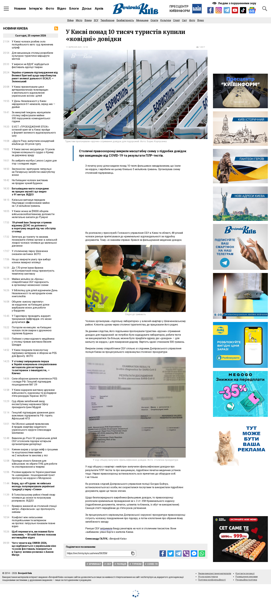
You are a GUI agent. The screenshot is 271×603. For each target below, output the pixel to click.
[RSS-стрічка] (56, 28)
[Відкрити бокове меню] (6, 8)
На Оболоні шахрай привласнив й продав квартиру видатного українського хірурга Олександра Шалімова (31, 428)
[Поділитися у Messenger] (194, 553)
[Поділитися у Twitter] (170, 553)
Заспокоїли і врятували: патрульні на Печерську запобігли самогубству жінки (33, 171)
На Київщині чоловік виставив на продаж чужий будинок (30, 182)
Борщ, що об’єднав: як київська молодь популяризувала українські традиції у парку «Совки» (33, 486)
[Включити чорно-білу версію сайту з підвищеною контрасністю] (234, 3)
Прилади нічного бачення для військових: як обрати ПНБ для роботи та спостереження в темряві (34, 463)
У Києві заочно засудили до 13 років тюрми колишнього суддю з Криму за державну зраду (33, 152)
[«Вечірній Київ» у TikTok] (243, 10)
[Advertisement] (135, 203)
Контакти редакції (245, 573)
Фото (50, 8)
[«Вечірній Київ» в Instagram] (218, 10)
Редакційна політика (246, 579)
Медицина (142, 20)
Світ (184, 20)
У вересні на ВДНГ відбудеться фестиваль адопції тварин (30, 66)
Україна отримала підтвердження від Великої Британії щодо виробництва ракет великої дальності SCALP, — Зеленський (35, 77)
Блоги (74, 8)
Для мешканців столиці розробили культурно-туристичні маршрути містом (32, 55)
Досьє (87, 8)
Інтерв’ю (36, 8)
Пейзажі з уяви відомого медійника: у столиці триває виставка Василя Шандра (33, 341)
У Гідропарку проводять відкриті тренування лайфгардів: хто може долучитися (32, 319)
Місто (79, 20)
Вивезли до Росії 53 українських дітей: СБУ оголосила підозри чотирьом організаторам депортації (34, 441)
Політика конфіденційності (212, 579)
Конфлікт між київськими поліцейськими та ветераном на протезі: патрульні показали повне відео (33, 522)
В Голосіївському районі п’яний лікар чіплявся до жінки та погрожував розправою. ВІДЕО (33, 497)
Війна (70, 20)
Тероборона (107, 20)
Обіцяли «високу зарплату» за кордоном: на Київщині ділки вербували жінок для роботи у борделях (30, 306)
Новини (20, 8)
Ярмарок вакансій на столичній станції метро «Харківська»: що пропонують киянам (34, 509)
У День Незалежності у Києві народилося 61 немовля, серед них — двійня (33, 104)
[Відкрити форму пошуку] (265, 8)
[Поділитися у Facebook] (162, 553)
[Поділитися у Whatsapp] (202, 553)
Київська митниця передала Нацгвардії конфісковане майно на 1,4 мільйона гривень (31, 202)
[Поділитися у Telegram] (178, 553)
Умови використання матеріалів (214, 573)
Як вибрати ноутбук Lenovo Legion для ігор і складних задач (34, 162)
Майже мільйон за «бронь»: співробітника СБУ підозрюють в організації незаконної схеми (30, 282)
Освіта (154, 20)
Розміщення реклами (247, 576)
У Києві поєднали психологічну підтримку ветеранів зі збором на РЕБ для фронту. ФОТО (34, 353)
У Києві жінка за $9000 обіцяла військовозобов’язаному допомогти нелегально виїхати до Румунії (33, 214)
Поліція (121, 564)
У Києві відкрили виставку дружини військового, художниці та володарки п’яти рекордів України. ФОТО (34, 392)
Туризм (136, 564)
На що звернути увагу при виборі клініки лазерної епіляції (31, 261)
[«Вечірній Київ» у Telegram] (227, 10)
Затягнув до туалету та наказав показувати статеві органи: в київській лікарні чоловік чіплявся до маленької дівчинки (34, 241)
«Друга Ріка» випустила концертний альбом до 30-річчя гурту (33, 142)
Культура (165, 20)
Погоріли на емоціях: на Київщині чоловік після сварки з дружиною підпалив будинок (32, 330)
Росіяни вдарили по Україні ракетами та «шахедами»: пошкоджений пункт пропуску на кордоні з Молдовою (34, 475)
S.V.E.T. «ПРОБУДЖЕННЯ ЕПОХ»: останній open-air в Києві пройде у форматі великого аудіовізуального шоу (34, 131)
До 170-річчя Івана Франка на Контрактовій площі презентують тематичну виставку (33, 270)
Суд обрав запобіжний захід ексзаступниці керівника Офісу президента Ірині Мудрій (30, 404)
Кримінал (95, 564)
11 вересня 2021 (74, 47)
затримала (106, 528)
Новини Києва (15, 28)
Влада (88, 20)
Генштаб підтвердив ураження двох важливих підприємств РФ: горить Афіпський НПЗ (33, 415)
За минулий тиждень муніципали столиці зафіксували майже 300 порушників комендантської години (31, 117)
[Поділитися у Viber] (186, 553)
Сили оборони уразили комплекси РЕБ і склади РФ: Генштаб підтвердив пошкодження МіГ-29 (34, 381)
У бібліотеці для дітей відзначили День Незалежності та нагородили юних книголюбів (35, 293)
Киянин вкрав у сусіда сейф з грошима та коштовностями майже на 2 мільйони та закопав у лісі (35, 452)
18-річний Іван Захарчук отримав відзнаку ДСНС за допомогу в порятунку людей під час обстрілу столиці (34, 227)
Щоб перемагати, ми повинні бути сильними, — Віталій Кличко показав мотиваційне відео (34, 534)
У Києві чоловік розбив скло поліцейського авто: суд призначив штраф (32, 44)
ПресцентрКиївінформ (180, 9)
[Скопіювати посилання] (133, 553)
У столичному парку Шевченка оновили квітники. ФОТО (30, 253)
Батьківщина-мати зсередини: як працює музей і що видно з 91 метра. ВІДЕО (30, 191)
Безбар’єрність (125, 20)
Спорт (176, 20)
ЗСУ (96, 20)
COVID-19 (152, 564)
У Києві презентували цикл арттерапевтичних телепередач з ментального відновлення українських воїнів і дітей (30, 91)
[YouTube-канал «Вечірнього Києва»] (235, 10)
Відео (61, 8)
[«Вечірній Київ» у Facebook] (210, 10)
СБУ (109, 564)
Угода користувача (208, 576)
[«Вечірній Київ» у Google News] (252, 10)
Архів (99, 8)
